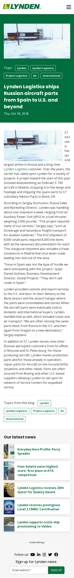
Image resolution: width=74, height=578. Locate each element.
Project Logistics (16, 75)
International (51, 75)
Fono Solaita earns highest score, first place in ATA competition (37, 470)
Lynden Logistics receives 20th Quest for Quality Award (40, 490)
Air (35, 75)
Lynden (21, 68)
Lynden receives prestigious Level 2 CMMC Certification (38, 507)
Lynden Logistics (43, 68)
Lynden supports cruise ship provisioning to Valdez (38, 524)
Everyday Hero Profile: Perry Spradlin (38, 451)
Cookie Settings (37, 542)
